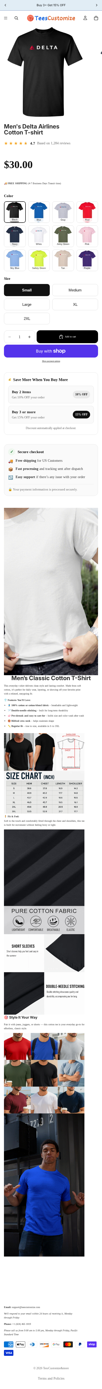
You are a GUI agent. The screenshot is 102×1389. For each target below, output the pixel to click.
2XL (27, 318)
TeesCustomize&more (56, 1368)
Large (26, 304)
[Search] (16, 18)
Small (27, 290)
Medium (75, 290)
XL (75, 304)
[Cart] (96, 18)
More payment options (51, 361)
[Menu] (5, 18)
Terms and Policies (51, 1378)
